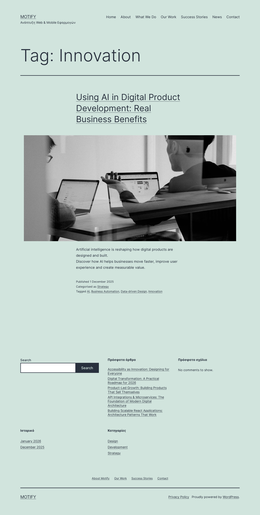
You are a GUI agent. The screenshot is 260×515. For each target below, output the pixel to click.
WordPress (231, 497)
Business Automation (105, 291)
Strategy (103, 286)
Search (25, 360)
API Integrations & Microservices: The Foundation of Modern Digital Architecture (136, 401)
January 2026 (30, 441)
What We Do (145, 17)
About (126, 17)
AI (88, 291)
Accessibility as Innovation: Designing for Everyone (138, 371)
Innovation (155, 291)
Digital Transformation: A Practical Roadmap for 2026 (133, 381)
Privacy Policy (178, 497)
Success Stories (194, 17)
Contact (233, 17)
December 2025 (32, 447)
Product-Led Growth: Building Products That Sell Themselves (137, 390)
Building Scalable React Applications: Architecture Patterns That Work (135, 412)
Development (118, 447)
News (217, 17)
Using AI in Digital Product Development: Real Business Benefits (128, 108)
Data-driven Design (134, 291)
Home (111, 17)
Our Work (168, 17)
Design (113, 441)
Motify (28, 16)
